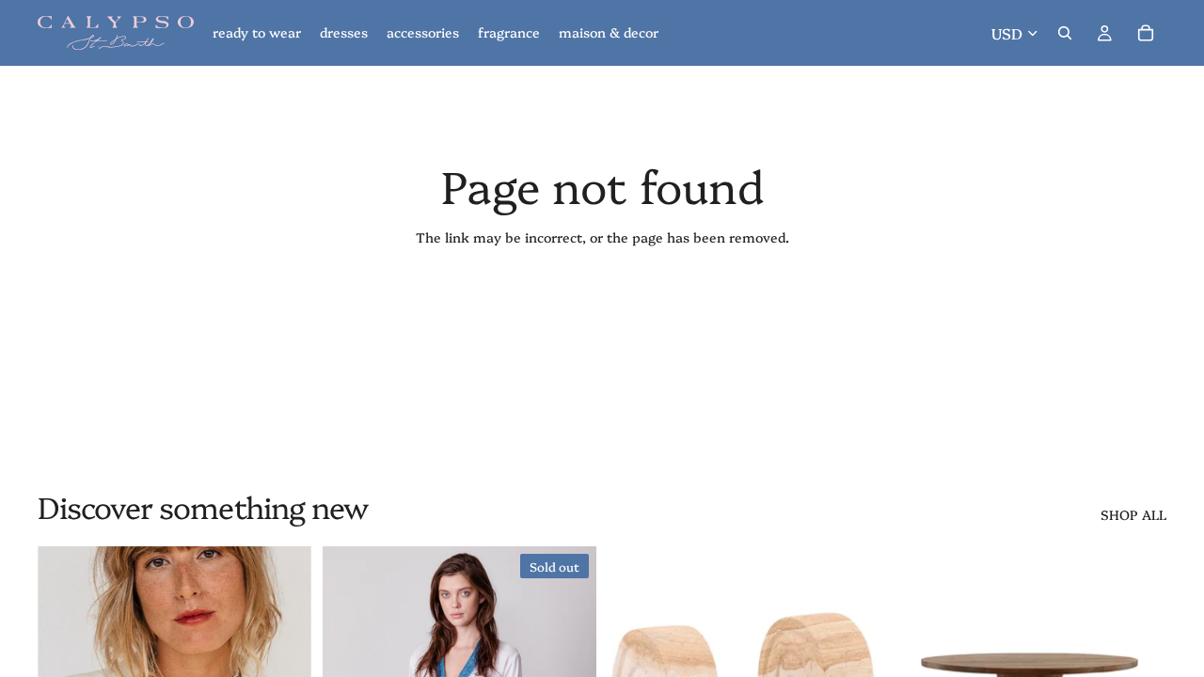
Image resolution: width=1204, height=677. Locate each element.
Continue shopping (602, 304)
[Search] (1064, 33)
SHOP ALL (1133, 515)
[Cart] (1145, 33)
